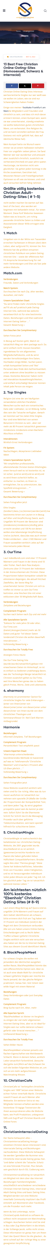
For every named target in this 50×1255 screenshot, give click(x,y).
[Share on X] (25, 85)
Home (18, 31)
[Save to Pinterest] (38, 85)
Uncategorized (28, 31)
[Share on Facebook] (12, 85)
